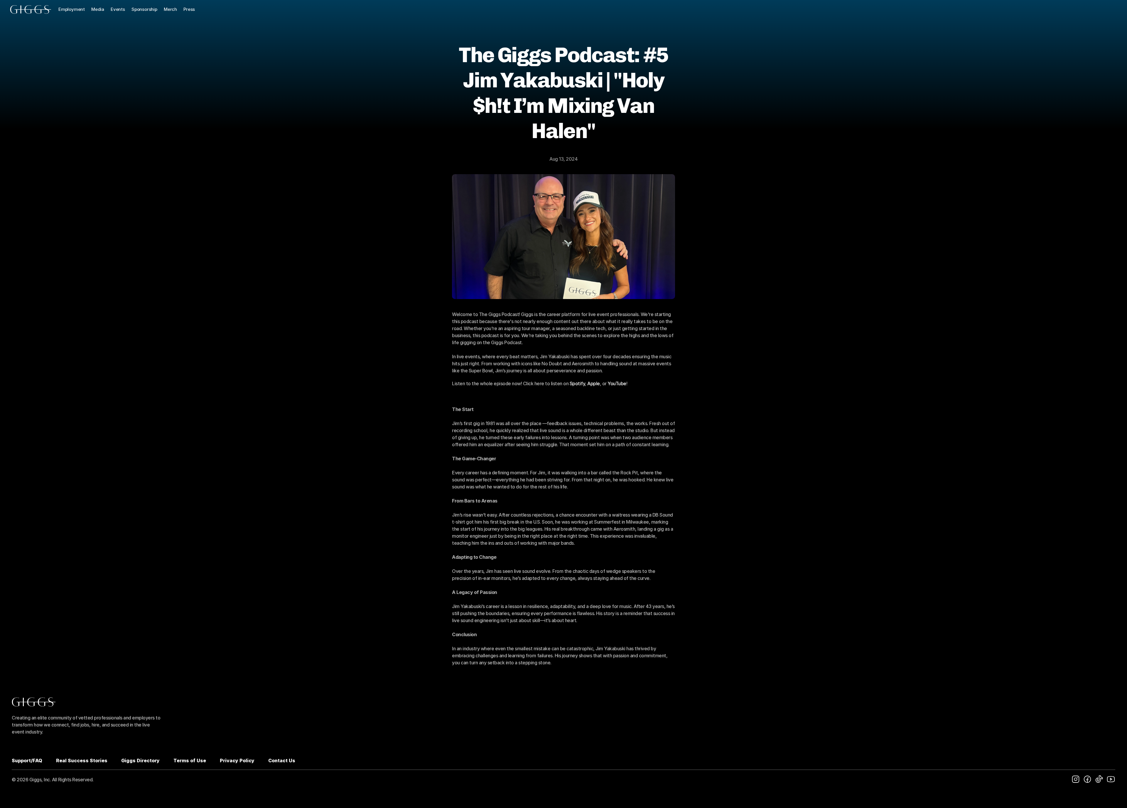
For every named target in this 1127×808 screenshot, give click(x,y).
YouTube (617, 383)
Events (118, 9)
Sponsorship (144, 9)
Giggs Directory (140, 760)
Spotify (577, 383)
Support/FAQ (27, 760)
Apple (593, 383)
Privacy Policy (237, 760)
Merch (170, 9)
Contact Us (281, 760)
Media (97, 9)
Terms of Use (189, 760)
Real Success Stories (81, 760)
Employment (71, 9)
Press (189, 9)
